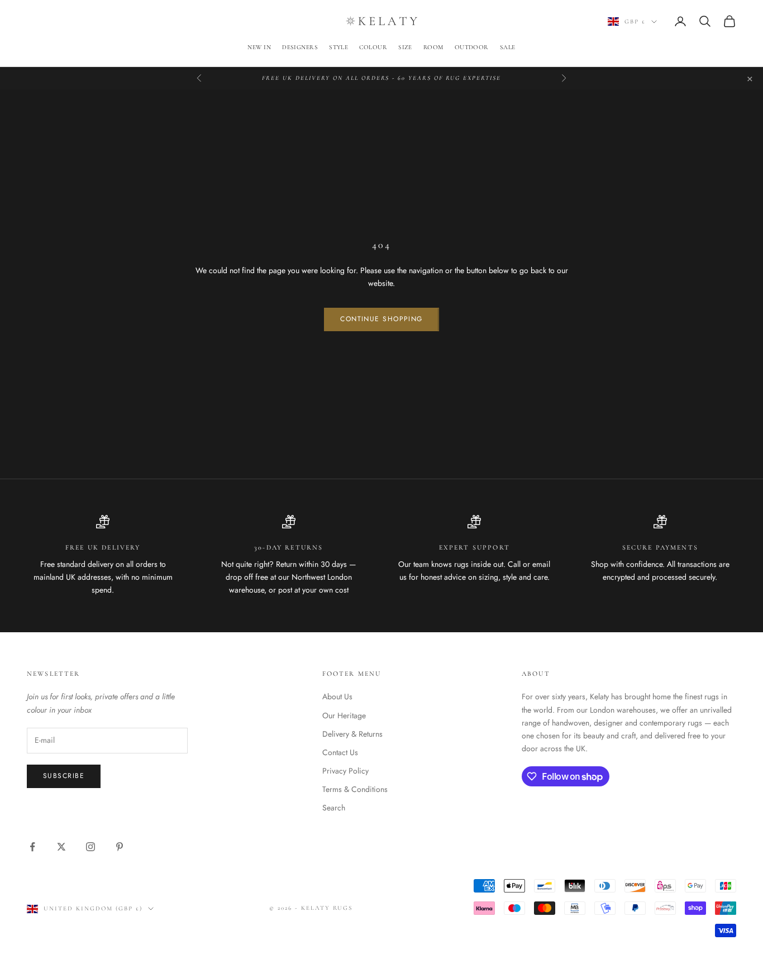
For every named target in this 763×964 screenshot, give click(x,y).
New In (259, 47)
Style (338, 47)
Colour (373, 47)
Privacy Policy (345, 770)
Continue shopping (381, 319)
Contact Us (340, 752)
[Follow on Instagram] (90, 846)
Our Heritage (344, 715)
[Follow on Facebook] (32, 846)
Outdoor (472, 47)
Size (405, 47)
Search (333, 807)
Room (433, 47)
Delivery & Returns (352, 733)
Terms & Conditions (355, 789)
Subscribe (63, 776)
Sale (508, 47)
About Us (337, 696)
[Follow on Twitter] (61, 846)
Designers (300, 47)
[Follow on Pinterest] (119, 846)
